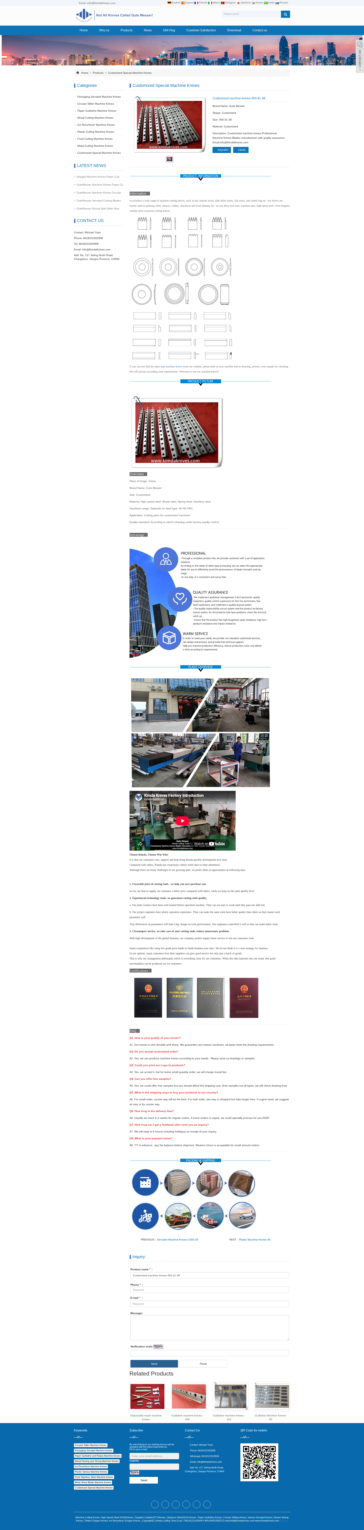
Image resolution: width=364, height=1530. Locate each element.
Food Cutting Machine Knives (95, 138)
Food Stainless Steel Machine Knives (94, 1477)
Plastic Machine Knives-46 (255, 1239)
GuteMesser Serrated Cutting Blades (99, 200)
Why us (104, 30)
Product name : (141, 1269)
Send (154, 1363)
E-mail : (136, 1297)
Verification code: (141, 1346)
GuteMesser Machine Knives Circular (99, 192)
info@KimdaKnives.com (96, 249)
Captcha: (134, 1460)
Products (127, 30)
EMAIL (242, 149)
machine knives (174, 366)
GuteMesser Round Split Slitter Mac (98, 208)
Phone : (136, 1284)
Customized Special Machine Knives (129, 72)
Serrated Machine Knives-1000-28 (177, 1239)
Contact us (260, 30)
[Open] (360, 57)
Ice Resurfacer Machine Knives (96, 124)
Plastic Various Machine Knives (91, 1471)
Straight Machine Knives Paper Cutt (98, 176)
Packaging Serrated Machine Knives (99, 96)
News (148, 30)
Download (234, 30)
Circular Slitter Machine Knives (95, 103)
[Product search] (285, 14)
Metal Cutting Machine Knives (95, 145)
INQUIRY (223, 149)
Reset (203, 1363)
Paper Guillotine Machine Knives (96, 110)
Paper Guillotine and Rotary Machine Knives (98, 1456)
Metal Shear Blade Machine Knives (93, 1482)
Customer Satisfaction (201, 30)
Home (84, 30)
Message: (136, 1313)
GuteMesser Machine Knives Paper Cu (100, 184)
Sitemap (284, 1520)
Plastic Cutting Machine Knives (95, 131)
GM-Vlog (169, 30)
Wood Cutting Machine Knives (95, 117)
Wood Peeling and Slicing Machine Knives (97, 1461)
